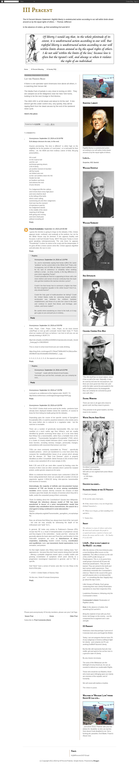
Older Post (74, 616)
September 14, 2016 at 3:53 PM (50, 325)
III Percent (37, 10)
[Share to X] (50, 124)
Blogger (96, 761)
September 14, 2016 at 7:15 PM (50, 390)
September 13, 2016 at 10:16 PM (51, 138)
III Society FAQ (51, 69)
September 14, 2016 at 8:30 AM (55, 229)
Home (26, 69)
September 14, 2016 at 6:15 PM (56, 370)
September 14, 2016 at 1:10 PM (56, 260)
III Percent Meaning (37, 69)
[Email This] (46, 124)
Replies (34, 256)
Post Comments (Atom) (42, 620)
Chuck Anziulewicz (36, 229)
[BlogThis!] (48, 124)
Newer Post (29, 616)
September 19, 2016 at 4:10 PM (50, 405)
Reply (31, 222)
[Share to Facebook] (52, 124)
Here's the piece (30, 114)
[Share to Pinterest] (54, 124)
